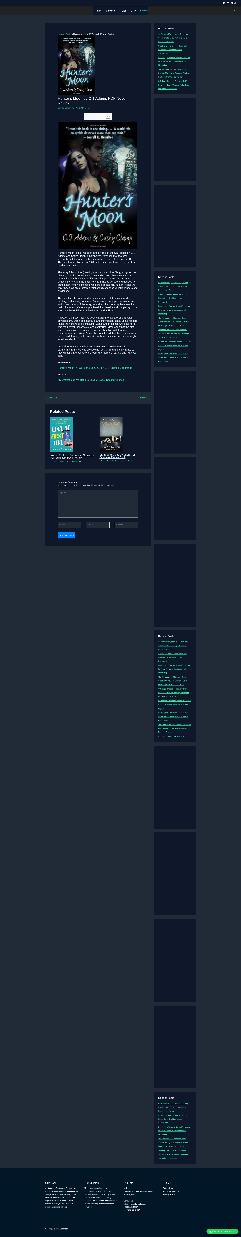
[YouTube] (228, 3)
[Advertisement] (175, 139)
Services (110, 11)
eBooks (77, 108)
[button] (116, 10)
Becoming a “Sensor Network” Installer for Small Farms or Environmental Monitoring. (174, 61)
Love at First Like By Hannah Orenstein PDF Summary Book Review (72, 456)
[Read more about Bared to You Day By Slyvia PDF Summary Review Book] (111, 434)
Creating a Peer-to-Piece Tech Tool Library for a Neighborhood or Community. (172, 49)
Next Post (145, 397)
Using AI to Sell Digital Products (171, 736)
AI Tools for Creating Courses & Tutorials (174, 341)
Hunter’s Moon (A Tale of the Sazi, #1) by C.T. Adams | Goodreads (95, 367)
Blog (124, 11)
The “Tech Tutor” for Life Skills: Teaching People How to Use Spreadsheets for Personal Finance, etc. (174, 728)
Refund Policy (168, 1188)
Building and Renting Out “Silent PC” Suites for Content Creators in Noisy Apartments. (173, 357)
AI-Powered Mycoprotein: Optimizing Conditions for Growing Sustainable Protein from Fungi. (173, 38)
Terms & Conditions (171, 1191)
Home (99, 11)
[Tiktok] (235, 3)
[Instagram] (232, 3)
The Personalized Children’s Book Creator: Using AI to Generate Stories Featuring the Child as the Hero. (173, 73)
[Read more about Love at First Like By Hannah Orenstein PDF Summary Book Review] (61, 434)
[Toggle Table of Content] (107, 116)
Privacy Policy (169, 1194)
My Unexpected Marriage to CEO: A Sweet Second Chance (91, 380)
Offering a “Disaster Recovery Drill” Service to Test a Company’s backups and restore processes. (173, 85)
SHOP (134, 11)
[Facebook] (224, 3)
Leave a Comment (65, 108)
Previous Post (52, 397)
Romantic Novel (63, 461)
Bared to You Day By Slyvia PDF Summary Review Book (118, 456)
